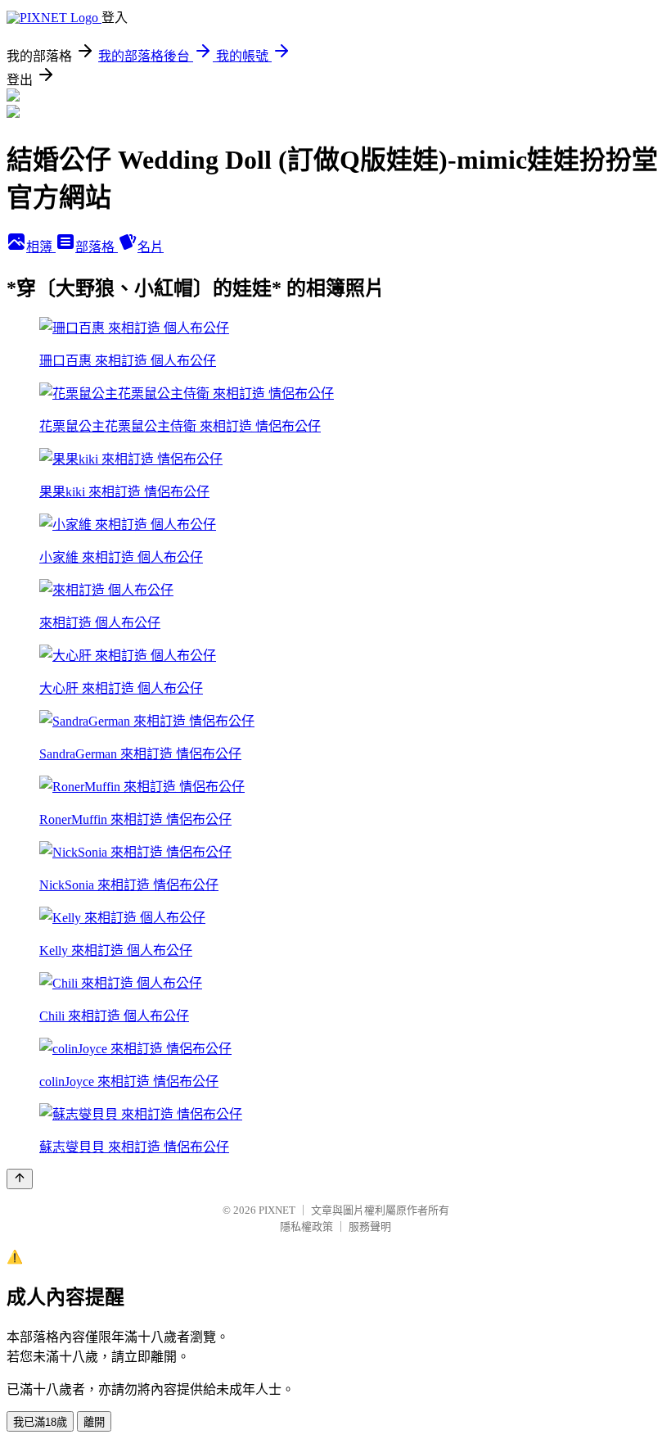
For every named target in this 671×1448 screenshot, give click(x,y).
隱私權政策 (306, 1226)
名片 (150, 247)
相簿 (41, 247)
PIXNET (277, 1210)
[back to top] (20, 1179)
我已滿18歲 (40, 1422)
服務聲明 (370, 1226)
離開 (94, 1422)
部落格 (96, 247)
